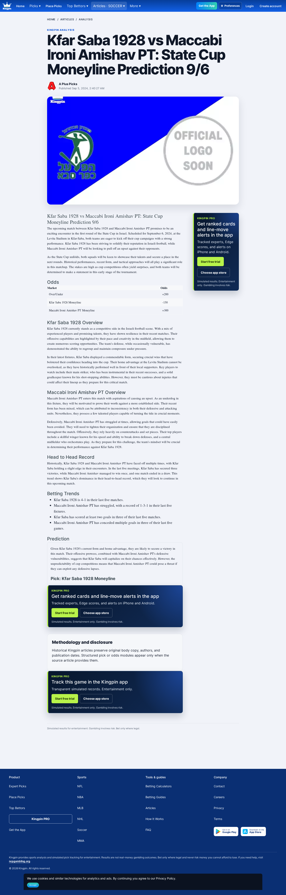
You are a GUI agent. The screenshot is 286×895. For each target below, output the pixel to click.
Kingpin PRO (41, 819)
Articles (67, 19)
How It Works (155, 819)
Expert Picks (17, 786)
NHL (80, 819)
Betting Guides (156, 797)
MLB (80, 808)
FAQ (148, 830)
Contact (219, 786)
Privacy (219, 808)
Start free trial (65, 613)
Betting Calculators (158, 786)
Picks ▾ (35, 6)
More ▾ (135, 6)
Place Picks (54, 6)
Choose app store (96, 613)
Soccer (82, 830)
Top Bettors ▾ (77, 6)
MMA (80, 840)
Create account (270, 6)
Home (20, 6)
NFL (80, 786)
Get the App (207, 5)
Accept (33, 885)
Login (250, 6)
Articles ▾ (109, 6)
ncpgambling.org (19, 861)
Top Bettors (17, 808)
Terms (218, 819)
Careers (219, 797)
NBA (80, 797)
